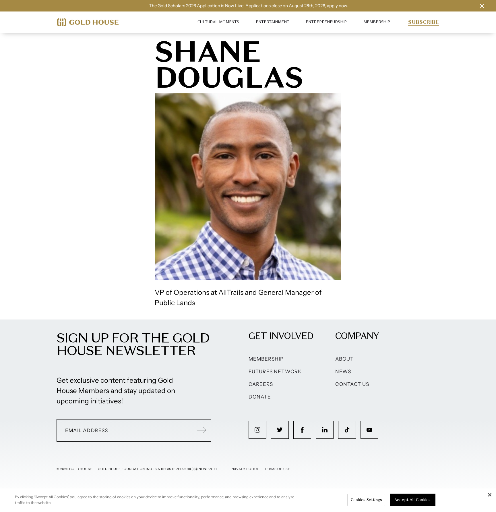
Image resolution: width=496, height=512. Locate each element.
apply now (337, 5)
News (343, 371)
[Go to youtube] (369, 430)
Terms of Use (277, 469)
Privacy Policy (245, 469)
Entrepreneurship (326, 22)
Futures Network (275, 371)
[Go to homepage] (88, 22)
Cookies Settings (366, 499)
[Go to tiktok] (347, 430)
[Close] (489, 494)
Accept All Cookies (412, 499)
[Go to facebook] (302, 430)
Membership (376, 22)
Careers (261, 384)
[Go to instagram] (257, 430)
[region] (248, 500)
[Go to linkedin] (325, 430)
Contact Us (352, 384)
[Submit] (201, 430)
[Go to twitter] (280, 430)
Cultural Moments (218, 22)
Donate (260, 397)
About (344, 359)
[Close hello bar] (482, 5)
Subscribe (423, 22)
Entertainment (272, 22)
